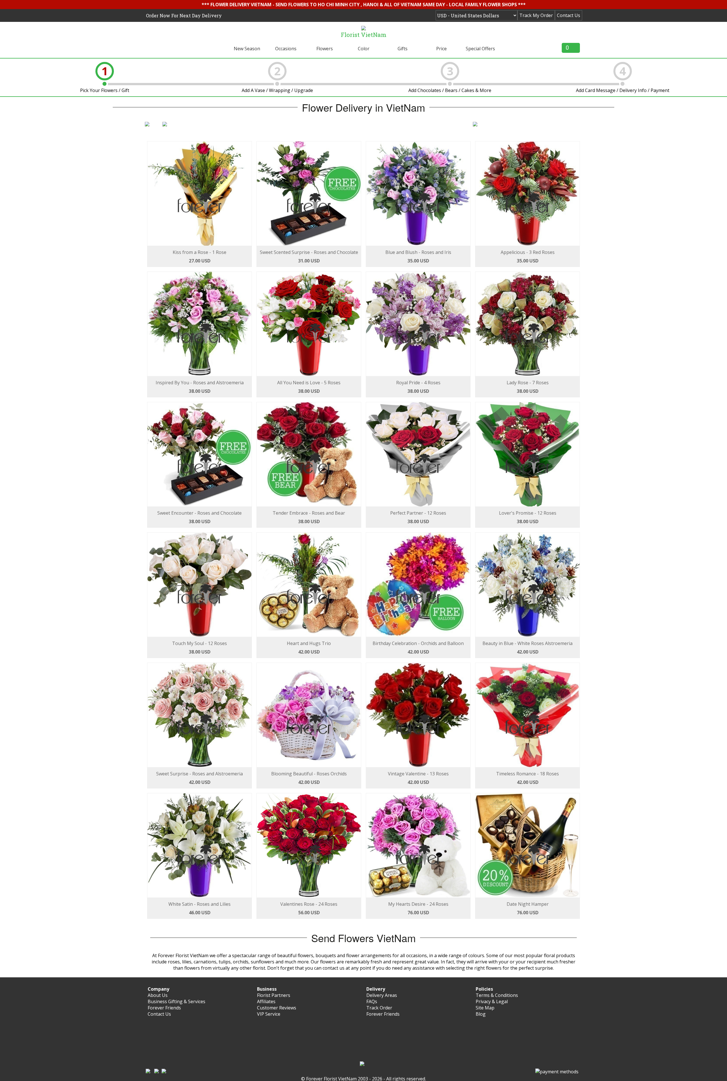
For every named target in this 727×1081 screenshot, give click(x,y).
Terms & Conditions (497, 995)
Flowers (324, 48)
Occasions (285, 48)
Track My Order (536, 15)
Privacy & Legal (492, 1001)
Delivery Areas (381, 995)
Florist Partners (273, 995)
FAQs (371, 1001)
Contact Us (568, 15)
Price (441, 48)
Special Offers (480, 48)
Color (363, 48)
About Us (158, 995)
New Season (247, 48)
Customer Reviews (276, 1008)
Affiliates (266, 1001)
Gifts (403, 48)
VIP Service (268, 1014)
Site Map (485, 1008)
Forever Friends (164, 1008)
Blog (481, 1014)
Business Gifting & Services (176, 1001)
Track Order (379, 1008)
